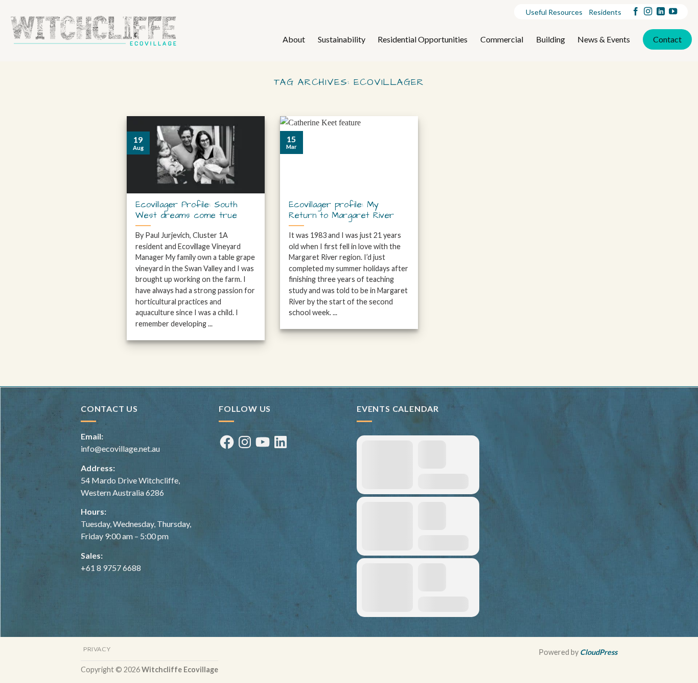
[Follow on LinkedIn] (661, 11)
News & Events (603, 39)
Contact (667, 39)
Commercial (501, 39)
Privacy (96, 649)
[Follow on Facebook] (636, 11)
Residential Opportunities (423, 39)
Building (550, 39)
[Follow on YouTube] (673, 11)
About (294, 39)
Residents (605, 12)
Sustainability (341, 39)
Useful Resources (554, 12)
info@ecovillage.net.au (120, 448)
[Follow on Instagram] (648, 11)
